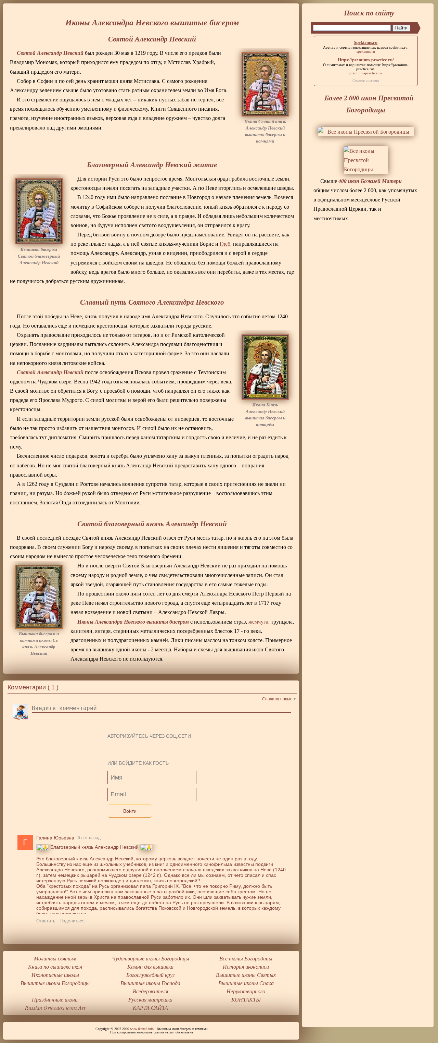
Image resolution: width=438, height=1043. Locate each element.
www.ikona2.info (142, 1029)
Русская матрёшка (150, 999)
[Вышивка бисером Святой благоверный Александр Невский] (39, 211)
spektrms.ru (398, 47)
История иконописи (246, 966)
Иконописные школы (55, 974)
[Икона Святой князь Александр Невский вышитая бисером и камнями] (265, 84)
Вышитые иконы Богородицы (55, 982)
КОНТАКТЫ (246, 999)
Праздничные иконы (55, 999)
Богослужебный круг (150, 974)
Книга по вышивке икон (55, 966)
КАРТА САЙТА (150, 1007)
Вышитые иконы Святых (246, 974)
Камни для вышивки (150, 966)
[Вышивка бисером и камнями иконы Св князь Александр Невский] (39, 596)
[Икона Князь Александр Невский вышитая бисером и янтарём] (265, 367)
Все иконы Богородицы (245, 958)
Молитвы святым (55, 958)
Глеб (225, 244)
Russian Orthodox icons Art (55, 1007)
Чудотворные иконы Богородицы (150, 958)
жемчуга (258, 622)
